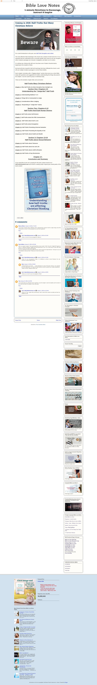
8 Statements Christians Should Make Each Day (74, 128)
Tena (19, 281)
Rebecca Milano (21, 226)
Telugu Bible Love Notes (70, 547)
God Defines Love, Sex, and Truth (75, 137)
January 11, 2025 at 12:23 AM (43, 290)
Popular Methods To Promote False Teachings (75, 154)
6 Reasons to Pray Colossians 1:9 (26, 639)
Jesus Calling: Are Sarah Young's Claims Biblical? (75, 170)
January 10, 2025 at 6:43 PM (26, 281)
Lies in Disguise (54, 18)
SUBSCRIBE (67, 339)
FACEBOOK (67, 564)
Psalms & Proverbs (69, 549)
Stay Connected (68, 16)
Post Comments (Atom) (40, 324)
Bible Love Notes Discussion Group (72, 541)
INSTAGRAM (67, 566)
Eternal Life (37, 16)
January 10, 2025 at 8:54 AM (30, 244)
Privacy (76, 121)
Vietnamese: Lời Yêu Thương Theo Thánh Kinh (73, 530)
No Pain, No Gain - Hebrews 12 (75, 204)
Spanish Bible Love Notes (70, 546)
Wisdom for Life (37, 18)
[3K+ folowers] (79, 50)
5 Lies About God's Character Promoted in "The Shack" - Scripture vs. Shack (28, 674)
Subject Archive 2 (58, 16)
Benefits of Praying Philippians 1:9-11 (74, 163)
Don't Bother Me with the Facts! (26, 659)
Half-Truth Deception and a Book (44, 53)
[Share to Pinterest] (22, 218)
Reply (19, 230)
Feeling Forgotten (73, 195)
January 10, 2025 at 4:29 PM (42, 272)
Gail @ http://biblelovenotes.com (28, 235)
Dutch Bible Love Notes (69, 517)
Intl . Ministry (28, 18)
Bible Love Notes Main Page (70, 539)
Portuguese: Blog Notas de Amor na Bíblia (73, 521)
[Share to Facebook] (21, 218)
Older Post (58, 320)
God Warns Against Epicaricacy (74, 179)
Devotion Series (77, 16)
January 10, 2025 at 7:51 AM (30, 226)
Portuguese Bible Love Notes (70, 543)
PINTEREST (67, 568)
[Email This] (17, 218)
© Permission (29, 16)
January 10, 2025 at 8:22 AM (42, 235)
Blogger (66, 682)
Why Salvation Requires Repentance (27, 646)
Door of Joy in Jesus (69, 550)
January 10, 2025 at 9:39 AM (29, 264)
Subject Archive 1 (47, 16)
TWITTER (67, 570)
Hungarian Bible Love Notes (70, 542)
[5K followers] (75, 50)
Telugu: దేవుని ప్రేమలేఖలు (70, 527)
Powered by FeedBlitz (77, 119)
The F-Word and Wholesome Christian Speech (75, 145)
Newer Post (18, 320)
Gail (22, 16)
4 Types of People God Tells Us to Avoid (75, 187)
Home (17, 16)
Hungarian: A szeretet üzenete (70, 519)
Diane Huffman (21, 244)
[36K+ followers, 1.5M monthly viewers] (71, 50)
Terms (73, 121)
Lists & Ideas (19, 18)
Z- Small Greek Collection (70, 532)
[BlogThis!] (19, 218)
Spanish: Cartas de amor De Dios (71, 525)
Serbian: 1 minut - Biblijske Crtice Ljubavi (73, 523)
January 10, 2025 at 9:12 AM (42, 257)
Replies (21, 233)
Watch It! (46, 18)
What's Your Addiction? (24, 652)
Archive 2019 (41, 581)
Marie (23, 264)
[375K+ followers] (67, 50)
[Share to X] (20, 218)
